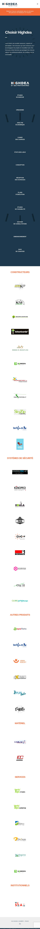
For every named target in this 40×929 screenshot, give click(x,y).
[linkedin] (20, 923)
